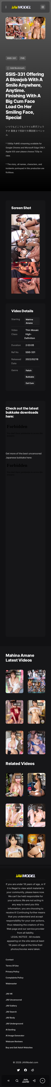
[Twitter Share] (18, 1070)
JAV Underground (14, 1023)
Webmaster (11, 983)
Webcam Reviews (14, 1041)
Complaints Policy (14, 977)
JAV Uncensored (14, 1000)
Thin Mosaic (31, 330)
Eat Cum (30, 383)
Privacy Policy (12, 971)
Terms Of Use (12, 965)
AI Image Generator (15, 1035)
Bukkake (30, 377)
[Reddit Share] (32, 1070)
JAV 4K (9, 993)
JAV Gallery (11, 1005)
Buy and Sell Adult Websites (19, 1047)
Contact (9, 959)
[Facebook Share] (25, 1070)
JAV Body (10, 1017)
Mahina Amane (29, 321)
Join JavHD (25, 1080)
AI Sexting (10, 1029)
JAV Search (11, 1012)
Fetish (29, 370)
